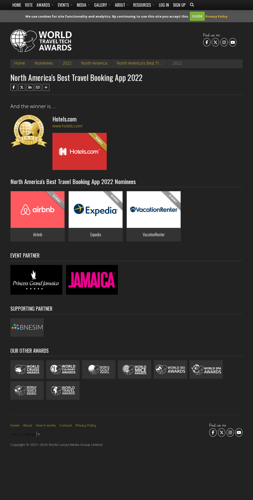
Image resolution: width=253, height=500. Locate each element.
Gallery (101, 5)
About (120, 5)
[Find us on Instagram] (224, 42)
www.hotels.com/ (67, 126)
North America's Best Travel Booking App (153, 63)
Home (16, 5)
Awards (44, 5)
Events (64, 5)
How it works (46, 425)
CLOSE (197, 16)
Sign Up (179, 5)
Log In (164, 5)
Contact (66, 425)
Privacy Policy (217, 16)
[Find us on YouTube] (232, 42)
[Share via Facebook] (14, 87)
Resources (142, 5)
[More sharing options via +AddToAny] (46, 87)
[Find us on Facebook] (207, 42)
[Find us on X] (215, 42)
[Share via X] (22, 87)
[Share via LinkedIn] (30, 87)
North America (94, 63)
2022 (67, 63)
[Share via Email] (38, 87)
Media (82, 5)
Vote (29, 5)
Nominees (44, 63)
